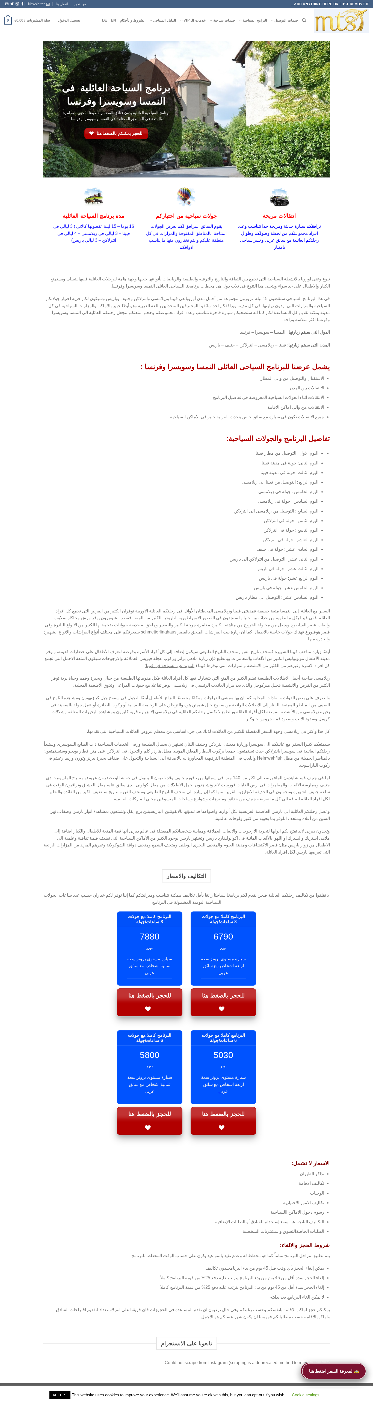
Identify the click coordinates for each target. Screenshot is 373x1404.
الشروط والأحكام (133, 20)
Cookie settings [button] (305, 1395)
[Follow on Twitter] (12, 4)
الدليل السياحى (164, 20)
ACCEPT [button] (60, 1395)
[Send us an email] (6, 4)
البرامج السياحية (255, 20)
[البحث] (304, 20)
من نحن (80, 4)
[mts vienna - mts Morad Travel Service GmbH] (341, 20)
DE (104, 20)
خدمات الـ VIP (194, 20)
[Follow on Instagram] (17, 4)
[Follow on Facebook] (22, 4)
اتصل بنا (62, 4)
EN (113, 20)
